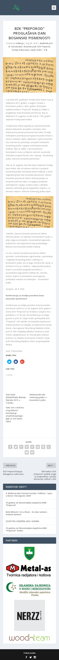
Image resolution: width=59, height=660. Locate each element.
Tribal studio (29, 653)
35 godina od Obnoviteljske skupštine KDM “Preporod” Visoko (26, 529)
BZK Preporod (43, 46)
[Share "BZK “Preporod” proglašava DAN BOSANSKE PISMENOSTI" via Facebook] (10, 447)
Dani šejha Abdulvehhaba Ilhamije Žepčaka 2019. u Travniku (16, 398)
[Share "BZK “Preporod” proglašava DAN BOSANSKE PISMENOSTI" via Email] (27, 452)
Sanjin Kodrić (36, 50)
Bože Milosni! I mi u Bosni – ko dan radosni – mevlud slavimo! (27, 513)
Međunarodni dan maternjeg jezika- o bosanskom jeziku (38, 397)
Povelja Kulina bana (20, 50)
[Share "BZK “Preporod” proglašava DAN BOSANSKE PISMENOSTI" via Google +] (21, 447)
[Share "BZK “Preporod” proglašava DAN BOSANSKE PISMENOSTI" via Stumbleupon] (48, 447)
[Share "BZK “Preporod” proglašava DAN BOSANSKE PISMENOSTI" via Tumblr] (27, 447)
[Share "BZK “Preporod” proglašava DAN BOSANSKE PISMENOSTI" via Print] (32, 452)
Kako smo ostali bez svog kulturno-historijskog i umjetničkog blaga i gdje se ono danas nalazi (15, 414)
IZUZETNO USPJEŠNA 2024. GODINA (22, 521)
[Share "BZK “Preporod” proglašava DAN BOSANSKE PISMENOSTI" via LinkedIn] (37, 447)
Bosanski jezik (30, 46)
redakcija (20, 43)
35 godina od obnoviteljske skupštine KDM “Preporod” (26, 503)
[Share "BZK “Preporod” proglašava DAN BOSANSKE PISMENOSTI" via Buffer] (43, 447)
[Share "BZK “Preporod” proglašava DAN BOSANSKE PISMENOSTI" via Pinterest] (32, 447)
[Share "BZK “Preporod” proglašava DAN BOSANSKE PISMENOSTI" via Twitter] (16, 447)
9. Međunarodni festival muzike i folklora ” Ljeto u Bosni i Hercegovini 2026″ (29, 494)
